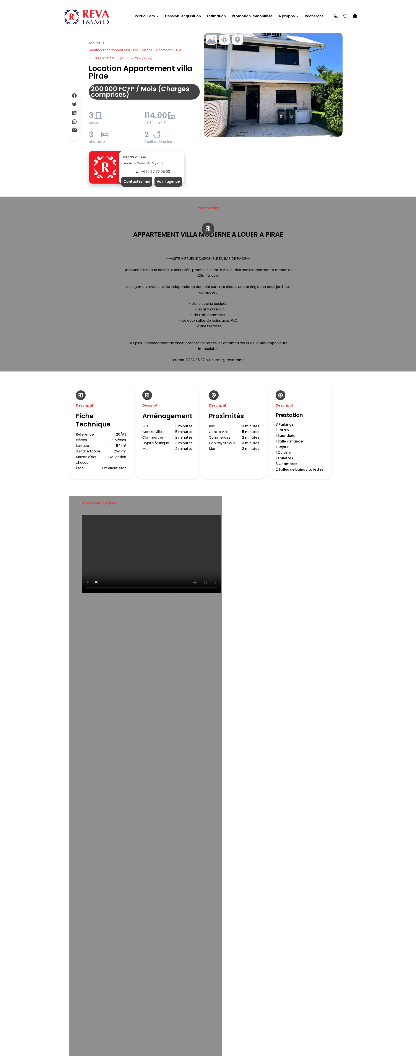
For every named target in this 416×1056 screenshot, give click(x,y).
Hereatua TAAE (134, 157)
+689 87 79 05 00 (155, 171)
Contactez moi (137, 181)
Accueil (94, 43)
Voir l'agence (168, 181)
